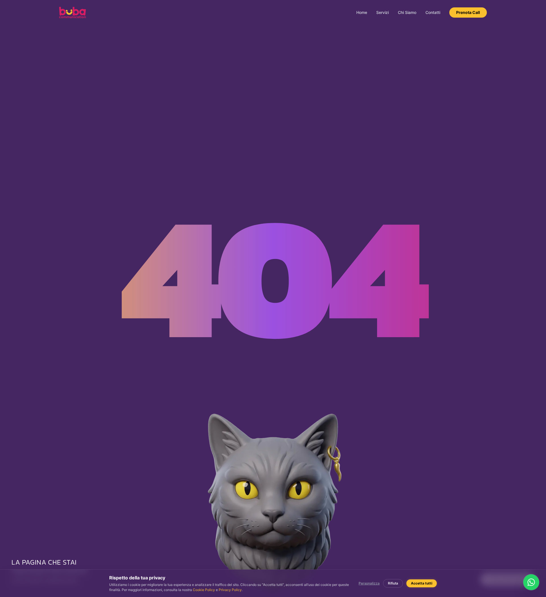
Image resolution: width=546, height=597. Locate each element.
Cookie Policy (204, 590)
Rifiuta (393, 583)
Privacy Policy (230, 590)
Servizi (382, 12)
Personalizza (369, 583)
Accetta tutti (421, 583)
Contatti (432, 12)
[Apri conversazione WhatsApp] (531, 582)
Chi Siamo (407, 12)
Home (361, 12)
